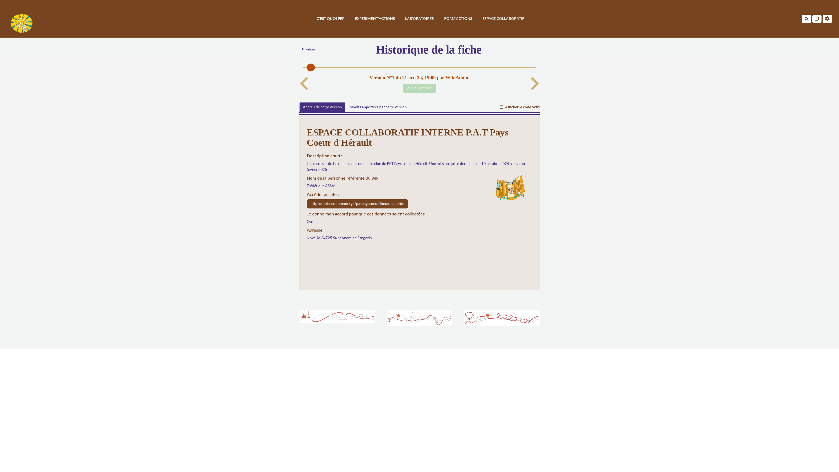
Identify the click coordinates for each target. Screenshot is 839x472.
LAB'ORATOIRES (419, 19)
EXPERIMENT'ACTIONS (375, 19)
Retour (310, 49)
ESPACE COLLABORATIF (503, 19)
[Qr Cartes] (817, 19)
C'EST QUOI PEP (330, 19)
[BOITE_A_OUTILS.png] (508, 191)
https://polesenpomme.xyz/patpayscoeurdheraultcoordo (357, 204)
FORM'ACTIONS (458, 19)
